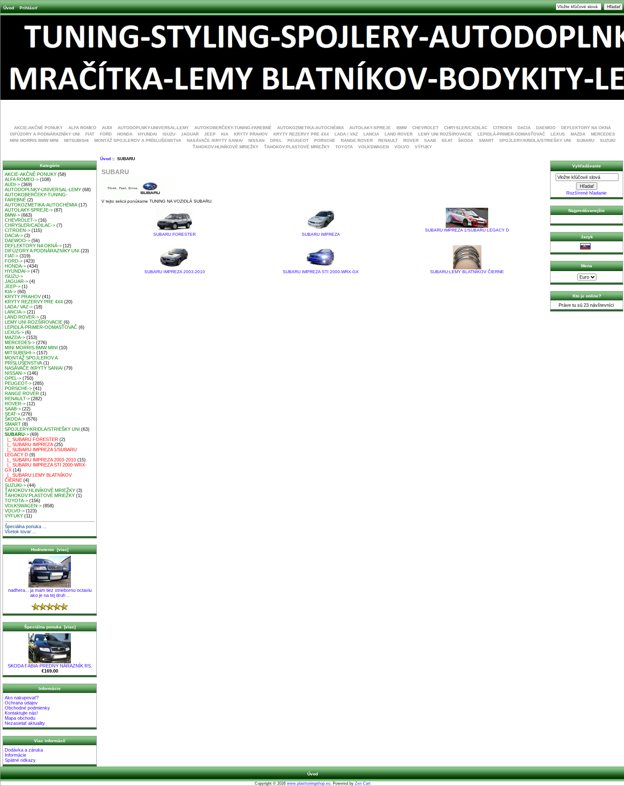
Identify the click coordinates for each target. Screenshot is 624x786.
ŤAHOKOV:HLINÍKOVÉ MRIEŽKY (226, 146)
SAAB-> (13, 408)
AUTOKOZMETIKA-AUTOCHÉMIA (310, 127)
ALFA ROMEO (82, 127)
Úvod (8, 8)
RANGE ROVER (357, 140)
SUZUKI (608, 140)
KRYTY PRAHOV (251, 134)
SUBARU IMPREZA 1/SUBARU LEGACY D (467, 230)
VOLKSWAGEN (373, 146)
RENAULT (388, 140)
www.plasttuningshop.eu (308, 783)
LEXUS (558, 134)
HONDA (124, 134)
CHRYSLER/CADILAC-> (30, 225)
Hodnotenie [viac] (49, 549)
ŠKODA (465, 140)
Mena (586, 265)
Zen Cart (363, 783)
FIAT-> (11, 255)
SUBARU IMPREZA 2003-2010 (174, 271)
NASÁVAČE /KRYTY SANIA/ (215, 140)
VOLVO (401, 146)
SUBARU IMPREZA (321, 234)
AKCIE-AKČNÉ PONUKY (38, 127)
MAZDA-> (15, 337)
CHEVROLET (425, 127)
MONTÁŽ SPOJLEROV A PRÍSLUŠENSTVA (137, 140)
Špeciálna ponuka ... (25, 526)
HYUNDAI (147, 134)
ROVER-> (15, 403)
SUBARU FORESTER (174, 234)
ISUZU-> (14, 276)
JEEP (210, 134)
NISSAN (256, 140)
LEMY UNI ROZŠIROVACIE (445, 134)
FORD (106, 134)
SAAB (430, 140)
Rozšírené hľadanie (586, 192)
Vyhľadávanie (586, 166)
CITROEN (502, 127)
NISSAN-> (15, 373)
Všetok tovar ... (20, 531)
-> (17, 434)
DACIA (524, 127)
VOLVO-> (15, 510)
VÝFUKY (423, 146)
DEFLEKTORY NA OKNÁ (586, 127)
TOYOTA (344, 146)
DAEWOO (546, 127)
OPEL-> (13, 378)
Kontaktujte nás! (21, 712)
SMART (486, 140)
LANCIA (371, 134)
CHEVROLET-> (21, 220)
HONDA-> (15, 266)
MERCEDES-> (20, 342)
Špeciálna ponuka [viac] (50, 627)
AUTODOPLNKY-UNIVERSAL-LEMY (153, 127)
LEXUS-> (14, 332)
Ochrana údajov (21, 702)
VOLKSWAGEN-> (23, 505)
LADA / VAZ (346, 134)
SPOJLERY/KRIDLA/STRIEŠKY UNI (535, 140)
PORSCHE (324, 140)
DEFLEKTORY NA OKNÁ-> (33, 245)
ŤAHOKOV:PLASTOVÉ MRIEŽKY (297, 146)
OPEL (276, 140)
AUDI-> (12, 184)
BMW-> (12, 215)
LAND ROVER (399, 134)
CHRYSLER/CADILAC (465, 127)
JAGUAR (190, 134)
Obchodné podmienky (27, 707)
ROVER (411, 140)
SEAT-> (12, 413)
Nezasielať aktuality (25, 723)
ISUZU (169, 134)
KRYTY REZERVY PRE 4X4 (301, 134)
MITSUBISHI (76, 140)
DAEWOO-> (17, 240)
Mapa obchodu (20, 718)
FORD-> (13, 260)
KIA (224, 134)
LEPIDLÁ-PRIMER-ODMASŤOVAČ (511, 134)
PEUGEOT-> (18, 383)
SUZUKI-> (15, 485)
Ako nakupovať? (22, 697)
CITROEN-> (17, 230)
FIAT (89, 134)
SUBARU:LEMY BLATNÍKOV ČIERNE (467, 271)
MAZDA (578, 134)
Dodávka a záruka (24, 749)
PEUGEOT (298, 140)
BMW (401, 127)
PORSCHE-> (18, 388)
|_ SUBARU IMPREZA (29, 444)
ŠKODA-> (15, 418)
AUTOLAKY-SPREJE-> (29, 209)
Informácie (15, 755)
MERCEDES (603, 134)
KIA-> (10, 291)
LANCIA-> (15, 311)
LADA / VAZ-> (19, 306)
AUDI (107, 127)
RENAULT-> (17, 398)
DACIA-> (14, 235)
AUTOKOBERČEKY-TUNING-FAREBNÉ (233, 127)
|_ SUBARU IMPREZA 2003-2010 (40, 459)
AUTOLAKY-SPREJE (370, 127)
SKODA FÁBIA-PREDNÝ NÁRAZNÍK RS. (50, 665)
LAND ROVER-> (22, 316)
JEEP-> (12, 286)
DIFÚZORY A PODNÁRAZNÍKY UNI (45, 134)
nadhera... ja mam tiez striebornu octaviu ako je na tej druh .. (50, 593)
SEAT (447, 140)
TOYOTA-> (16, 500)
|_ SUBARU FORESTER (31, 439)
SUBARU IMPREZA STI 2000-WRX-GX (321, 271)
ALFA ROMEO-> (22, 179)
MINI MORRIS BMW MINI (34, 140)
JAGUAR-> (16, 281)
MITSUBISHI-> (20, 352)
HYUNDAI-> (17, 271)
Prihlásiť (29, 8)
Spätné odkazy (20, 760)
